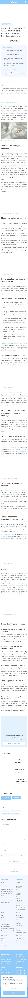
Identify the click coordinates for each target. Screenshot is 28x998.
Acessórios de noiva (6, 24)
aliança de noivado (6, 813)
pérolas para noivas (8, 534)
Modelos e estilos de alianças (11, 54)
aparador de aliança (8, 358)
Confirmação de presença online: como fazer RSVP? (20, 761)
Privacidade (5, 984)
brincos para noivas (6, 536)
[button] (2, 2)
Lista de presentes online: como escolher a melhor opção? (21, 781)
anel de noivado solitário (8, 439)
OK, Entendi (14, 993)
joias (7, 526)
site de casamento (18, 585)
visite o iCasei (6, 593)
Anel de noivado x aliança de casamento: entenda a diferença (14, 64)
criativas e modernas (15, 449)
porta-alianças (6, 395)
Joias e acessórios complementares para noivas (14, 74)
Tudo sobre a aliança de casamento (13, 50)
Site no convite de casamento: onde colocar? (19, 771)
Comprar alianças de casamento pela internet (14, 343)
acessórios (12, 526)
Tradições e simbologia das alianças (13, 69)
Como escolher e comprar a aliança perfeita (13, 59)
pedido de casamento (6, 494)
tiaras (7, 540)
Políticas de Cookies (16, 983)
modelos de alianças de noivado (18, 443)
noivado (10, 506)
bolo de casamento (15, 813)
